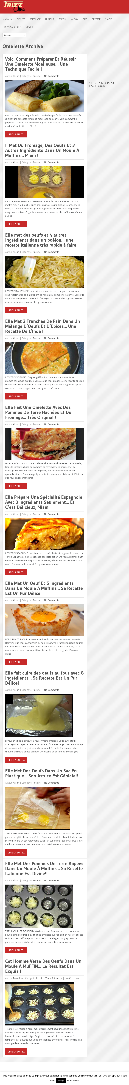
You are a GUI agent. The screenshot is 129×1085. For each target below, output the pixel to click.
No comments (51, 75)
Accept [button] (61, 1080)
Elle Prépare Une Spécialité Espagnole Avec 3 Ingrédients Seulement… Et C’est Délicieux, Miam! (43, 502)
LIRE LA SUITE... (16, 134)
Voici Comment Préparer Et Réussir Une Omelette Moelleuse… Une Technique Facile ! (40, 64)
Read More (73, 1080)
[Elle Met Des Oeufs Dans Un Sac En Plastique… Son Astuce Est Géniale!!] (37, 809)
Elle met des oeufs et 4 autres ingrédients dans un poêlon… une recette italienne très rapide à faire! (41, 240)
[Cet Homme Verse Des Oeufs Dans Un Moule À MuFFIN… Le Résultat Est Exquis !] (39, 1004)
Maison (74, 19)
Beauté (21, 19)
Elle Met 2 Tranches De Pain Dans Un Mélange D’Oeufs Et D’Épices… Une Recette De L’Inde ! (42, 326)
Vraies (29, 27)
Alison (16, 75)
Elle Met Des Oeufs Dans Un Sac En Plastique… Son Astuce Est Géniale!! (41, 773)
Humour (49, 19)
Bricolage (35, 19)
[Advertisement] (109, 52)
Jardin (62, 19)
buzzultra (18, 978)
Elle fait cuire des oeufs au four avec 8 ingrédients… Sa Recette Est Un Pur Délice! (44, 678)
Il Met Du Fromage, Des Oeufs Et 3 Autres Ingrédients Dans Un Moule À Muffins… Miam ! (42, 150)
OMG (85, 19)
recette (96, 19)
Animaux (7, 19)
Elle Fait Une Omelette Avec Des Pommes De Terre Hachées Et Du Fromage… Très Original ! (38, 412)
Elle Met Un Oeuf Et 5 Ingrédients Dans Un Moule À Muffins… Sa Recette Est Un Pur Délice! (44, 588)
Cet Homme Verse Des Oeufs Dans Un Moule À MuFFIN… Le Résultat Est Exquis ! (43, 966)
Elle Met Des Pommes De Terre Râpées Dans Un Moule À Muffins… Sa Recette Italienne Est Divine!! (44, 868)
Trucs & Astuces (12, 27)
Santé (108, 19)
